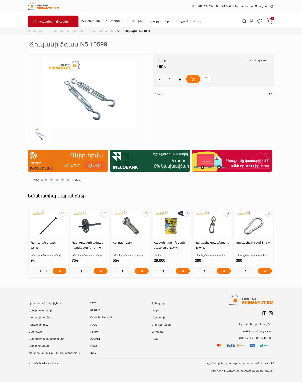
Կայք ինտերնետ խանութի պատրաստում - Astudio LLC (239, 363)
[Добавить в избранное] (206, 79)
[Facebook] (264, 313)
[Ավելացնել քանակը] (47, 271)
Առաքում (181, 21)
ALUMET (95, 338)
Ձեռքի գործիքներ (40, 310)
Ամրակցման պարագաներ (67, 31)
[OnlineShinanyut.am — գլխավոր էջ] (43, 6)
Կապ (197, 21)
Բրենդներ (92, 21)
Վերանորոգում (38, 324)
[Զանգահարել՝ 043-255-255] (194, 6)
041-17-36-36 (222, 6)
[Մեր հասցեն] (233, 6)
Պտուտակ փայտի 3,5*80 (44, 245)
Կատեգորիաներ (54, 21)
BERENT (95, 310)
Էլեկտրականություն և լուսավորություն (54, 353)
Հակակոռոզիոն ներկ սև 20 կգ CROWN (169, 245)
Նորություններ (158, 21)
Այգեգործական (39, 345)
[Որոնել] (244, 21)
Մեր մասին (133, 21)
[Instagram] (270, 313)
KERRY (94, 331)
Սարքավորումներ (40, 317)
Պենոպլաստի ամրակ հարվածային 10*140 (87, 245)
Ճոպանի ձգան (102, 31)
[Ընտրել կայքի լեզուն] (271, 6)
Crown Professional (101, 317)
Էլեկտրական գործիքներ (45, 303)
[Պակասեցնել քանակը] (34, 271)
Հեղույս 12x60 (122, 242)
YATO (93, 303)
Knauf (93, 345)
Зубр (93, 353)
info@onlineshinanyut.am (257, 331)
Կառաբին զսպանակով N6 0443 (212, 245)
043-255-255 (205, 6)
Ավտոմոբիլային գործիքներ (46, 338)
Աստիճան (35, 331)
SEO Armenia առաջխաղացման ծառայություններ (242, 370)
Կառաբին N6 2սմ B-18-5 (253, 242)
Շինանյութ (35, 31)
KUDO (93, 324)
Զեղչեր (115, 21)
